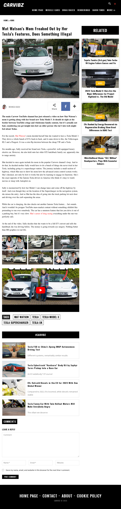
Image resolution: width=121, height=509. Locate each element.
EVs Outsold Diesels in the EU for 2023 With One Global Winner (53, 384)
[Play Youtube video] (40, 290)
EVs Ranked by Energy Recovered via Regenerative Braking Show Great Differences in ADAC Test (100, 127)
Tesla (35, 317)
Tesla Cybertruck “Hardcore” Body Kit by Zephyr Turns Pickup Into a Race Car (52, 367)
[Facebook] (65, 106)
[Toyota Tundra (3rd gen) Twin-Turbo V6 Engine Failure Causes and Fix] (100, 48)
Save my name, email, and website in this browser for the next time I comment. (38, 470)
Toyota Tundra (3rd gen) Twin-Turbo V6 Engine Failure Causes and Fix (100, 62)
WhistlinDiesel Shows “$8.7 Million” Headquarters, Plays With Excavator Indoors (100, 160)
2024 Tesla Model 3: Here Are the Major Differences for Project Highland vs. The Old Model (100, 93)
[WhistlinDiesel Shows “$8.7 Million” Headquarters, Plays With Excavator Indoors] (100, 145)
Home (6, 20)
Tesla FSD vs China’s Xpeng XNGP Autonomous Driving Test (51, 348)
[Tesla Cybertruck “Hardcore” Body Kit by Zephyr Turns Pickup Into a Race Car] (13, 369)
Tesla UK (37, 323)
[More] (74, 106)
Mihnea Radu (14, 107)
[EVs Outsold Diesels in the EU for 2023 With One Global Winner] (13, 387)
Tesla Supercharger (15, 323)
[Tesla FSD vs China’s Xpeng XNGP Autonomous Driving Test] (13, 350)
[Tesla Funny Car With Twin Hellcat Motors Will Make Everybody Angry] (13, 407)
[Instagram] (115, 4)
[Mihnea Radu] (5, 107)
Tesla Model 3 (50, 317)
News (12, 20)
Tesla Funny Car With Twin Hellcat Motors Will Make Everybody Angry (51, 405)
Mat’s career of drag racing (41, 213)
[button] (109, 4)
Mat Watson (20, 135)
